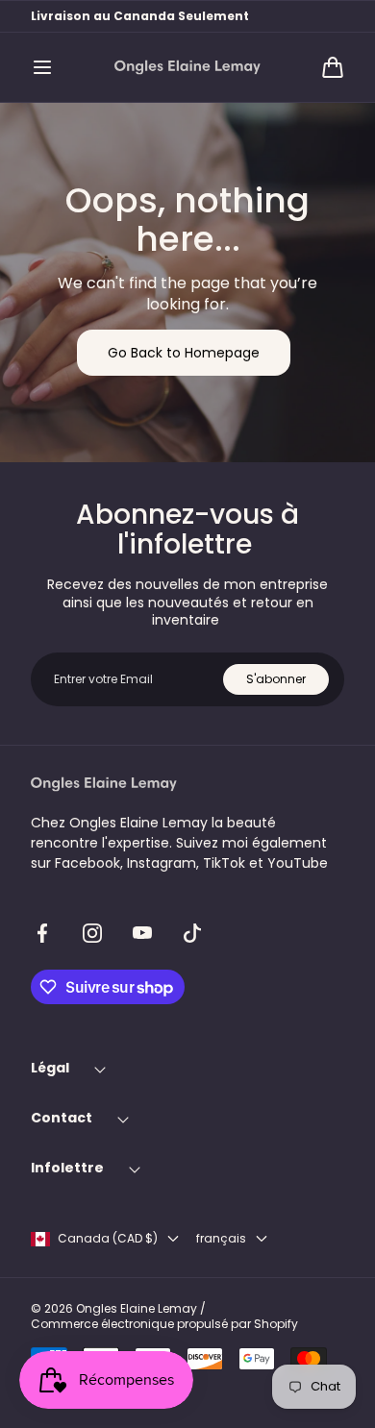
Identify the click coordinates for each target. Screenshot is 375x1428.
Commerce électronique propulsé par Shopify (164, 1324)
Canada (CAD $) (108, 1238)
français (221, 1238)
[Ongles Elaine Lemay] (187, 68)
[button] (42, 67)
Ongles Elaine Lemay (136, 1309)
